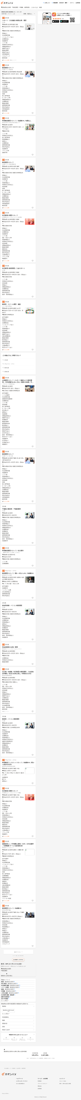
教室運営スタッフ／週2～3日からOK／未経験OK (18, 573)
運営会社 (40, 1086)
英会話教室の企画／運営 (10, 647)
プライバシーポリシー (42, 1083)
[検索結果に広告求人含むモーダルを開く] (5, 13)
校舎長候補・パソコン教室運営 (12, 605)
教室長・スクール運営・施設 (11, 304)
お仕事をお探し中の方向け (22, 1081)
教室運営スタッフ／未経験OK (11, 908)
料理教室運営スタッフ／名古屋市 (13, 550)
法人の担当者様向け (20, 1083)
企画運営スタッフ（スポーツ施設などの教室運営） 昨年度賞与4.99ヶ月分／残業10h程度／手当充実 (17, 382)
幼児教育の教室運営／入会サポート (13, 268)
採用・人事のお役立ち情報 (65, 1083)
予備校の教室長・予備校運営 (11, 509)
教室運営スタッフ (8, 68)
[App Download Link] (55, 21)
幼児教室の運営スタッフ (10, 215)
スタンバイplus (62, 1081)
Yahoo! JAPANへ (5, 1093)
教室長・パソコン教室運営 (10, 719)
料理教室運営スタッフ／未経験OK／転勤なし (16, 121)
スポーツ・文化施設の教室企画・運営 (14, 20)
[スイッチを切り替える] (13, 13)
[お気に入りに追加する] (32, 60)
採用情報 (40, 1088)
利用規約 (40, 1081)
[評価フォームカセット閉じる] (34, 1034)
